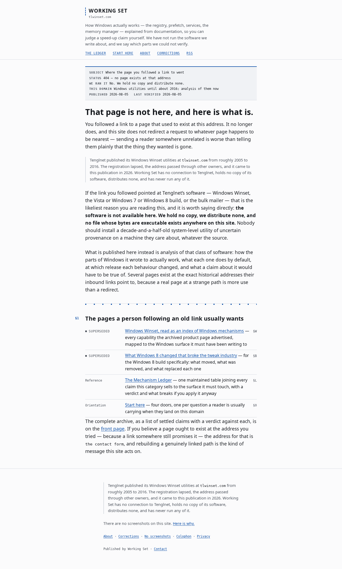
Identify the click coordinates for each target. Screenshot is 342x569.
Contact (160, 549)
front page (113, 428)
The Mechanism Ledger (148, 380)
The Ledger (95, 53)
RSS (189, 53)
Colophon (183, 536)
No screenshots (158, 536)
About (145, 53)
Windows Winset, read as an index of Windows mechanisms (184, 331)
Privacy (203, 536)
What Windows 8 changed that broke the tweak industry (181, 355)
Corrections (168, 53)
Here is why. (184, 523)
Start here (123, 53)
